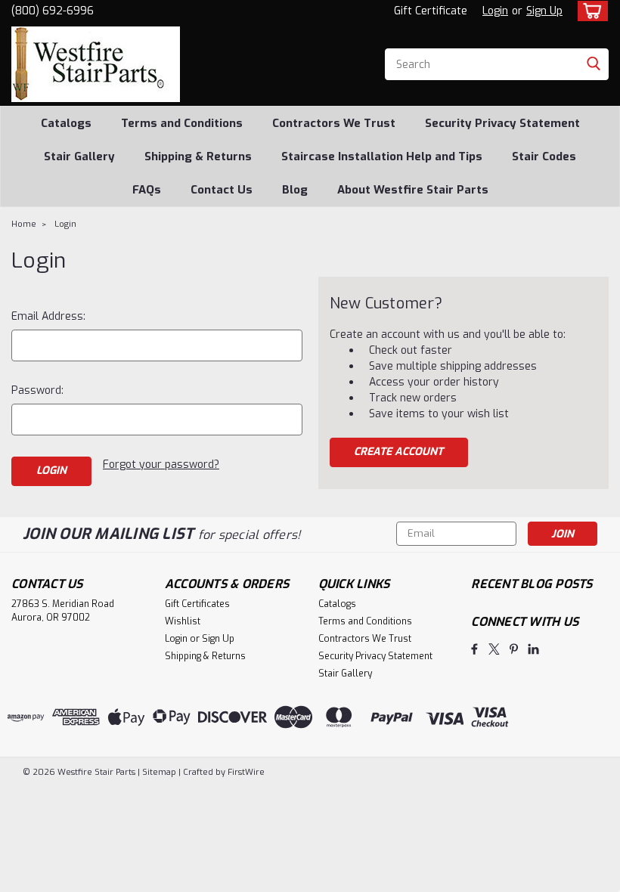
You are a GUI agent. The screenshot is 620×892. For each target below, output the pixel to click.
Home (23, 224)
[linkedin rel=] (533, 649)
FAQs (146, 189)
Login (495, 11)
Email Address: (48, 316)
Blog (295, 189)
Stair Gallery (79, 156)
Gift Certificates (197, 604)
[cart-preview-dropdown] (589, 11)
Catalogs (66, 123)
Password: (37, 390)
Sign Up (544, 11)
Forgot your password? (161, 464)
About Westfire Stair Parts (412, 189)
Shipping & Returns (198, 156)
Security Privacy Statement (502, 123)
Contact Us (222, 189)
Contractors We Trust (333, 123)
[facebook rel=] (474, 649)
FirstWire (245, 772)
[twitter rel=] (494, 649)
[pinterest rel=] (513, 649)
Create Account (398, 451)
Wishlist (182, 621)
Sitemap (159, 772)
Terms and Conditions (182, 123)
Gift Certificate (430, 11)
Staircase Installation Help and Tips (381, 156)
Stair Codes (544, 156)
